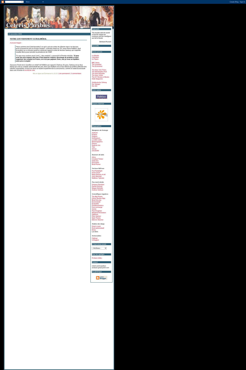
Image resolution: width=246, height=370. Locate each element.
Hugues (94, 136)
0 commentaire (76, 73)
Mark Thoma (96, 218)
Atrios (94, 157)
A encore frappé (15, 43)
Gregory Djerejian (98, 185)
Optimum (95, 214)
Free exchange (97, 207)
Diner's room (96, 226)
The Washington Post (99, 72)
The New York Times (99, 70)
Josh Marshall (97, 176)
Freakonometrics (98, 205)
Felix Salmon (96, 216)
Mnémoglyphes (97, 142)
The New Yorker (97, 75)
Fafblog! (95, 238)
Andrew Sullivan (97, 190)
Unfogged (95, 240)
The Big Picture (97, 196)
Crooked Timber (97, 159)
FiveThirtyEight (97, 171)
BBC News (95, 63)
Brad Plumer (96, 164)
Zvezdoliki (95, 151)
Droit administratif (98, 228)
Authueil (95, 133)
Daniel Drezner (97, 186)
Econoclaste (96, 202)
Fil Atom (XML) (97, 258)
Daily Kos (95, 161)
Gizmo (94, 209)
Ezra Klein (95, 162)
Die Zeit (94, 86)
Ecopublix (95, 204)
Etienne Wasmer (97, 220)
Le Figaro (95, 59)
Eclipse (94, 134)
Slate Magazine (97, 79)
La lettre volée (97, 140)
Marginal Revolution (99, 213)
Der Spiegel (96, 84)
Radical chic (96, 145)
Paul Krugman (97, 211)
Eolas (94, 230)
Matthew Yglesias (98, 178)
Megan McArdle (97, 188)
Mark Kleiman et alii (99, 174)
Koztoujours (96, 138)
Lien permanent (64, 73)
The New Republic (98, 73)
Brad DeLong (96, 200)
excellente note (29, 70)
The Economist (97, 66)
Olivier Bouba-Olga (98, 198)
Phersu (94, 143)
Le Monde (95, 55)
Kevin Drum (96, 173)
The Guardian (96, 64)
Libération (95, 57)
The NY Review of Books (100, 77)
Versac (94, 149)
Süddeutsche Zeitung (99, 82)
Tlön (93, 147)
